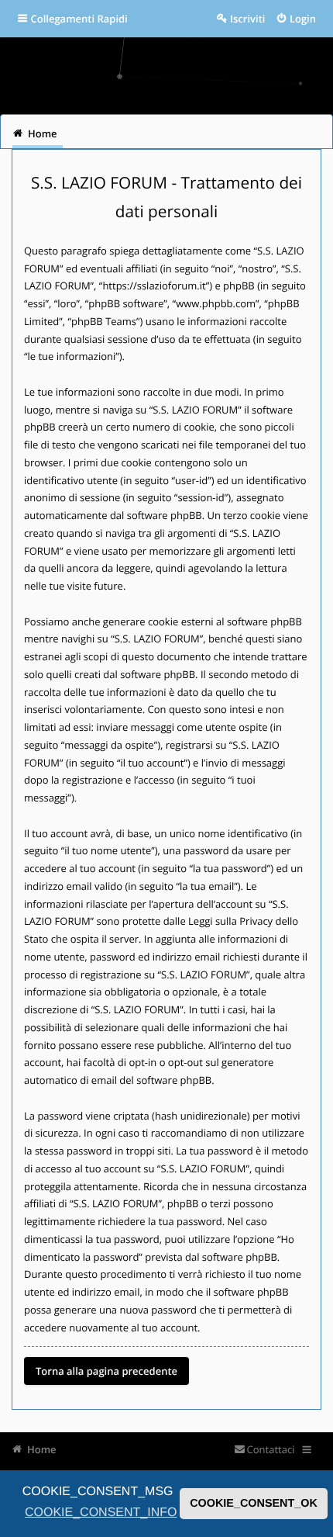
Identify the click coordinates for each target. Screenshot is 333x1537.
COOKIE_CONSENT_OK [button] (254, 1503)
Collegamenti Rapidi (79, 19)
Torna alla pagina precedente (106, 1371)
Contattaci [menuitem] (270, 1449)
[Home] (166, 70)
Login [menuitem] (303, 19)
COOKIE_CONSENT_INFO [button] (101, 1512)
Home (42, 1449)
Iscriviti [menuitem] (247, 19)
